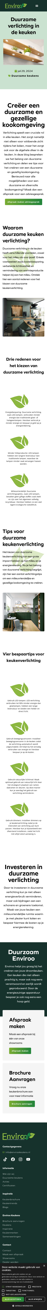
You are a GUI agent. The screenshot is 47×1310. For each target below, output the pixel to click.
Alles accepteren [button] (13, 1299)
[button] (37, 6)
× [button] (44, 1266)
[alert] (23, 1286)
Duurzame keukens (25, 75)
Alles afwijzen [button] (35, 1299)
